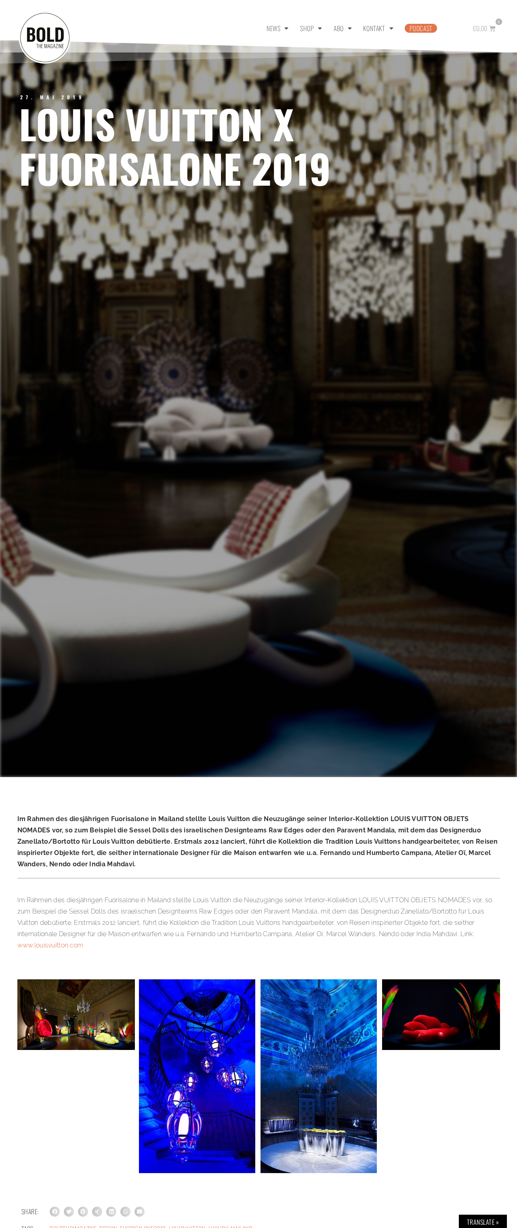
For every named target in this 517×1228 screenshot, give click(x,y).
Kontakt (374, 28)
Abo (339, 28)
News (273, 28)
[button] (55, 1212)
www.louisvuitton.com (50, 945)
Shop (307, 28)
